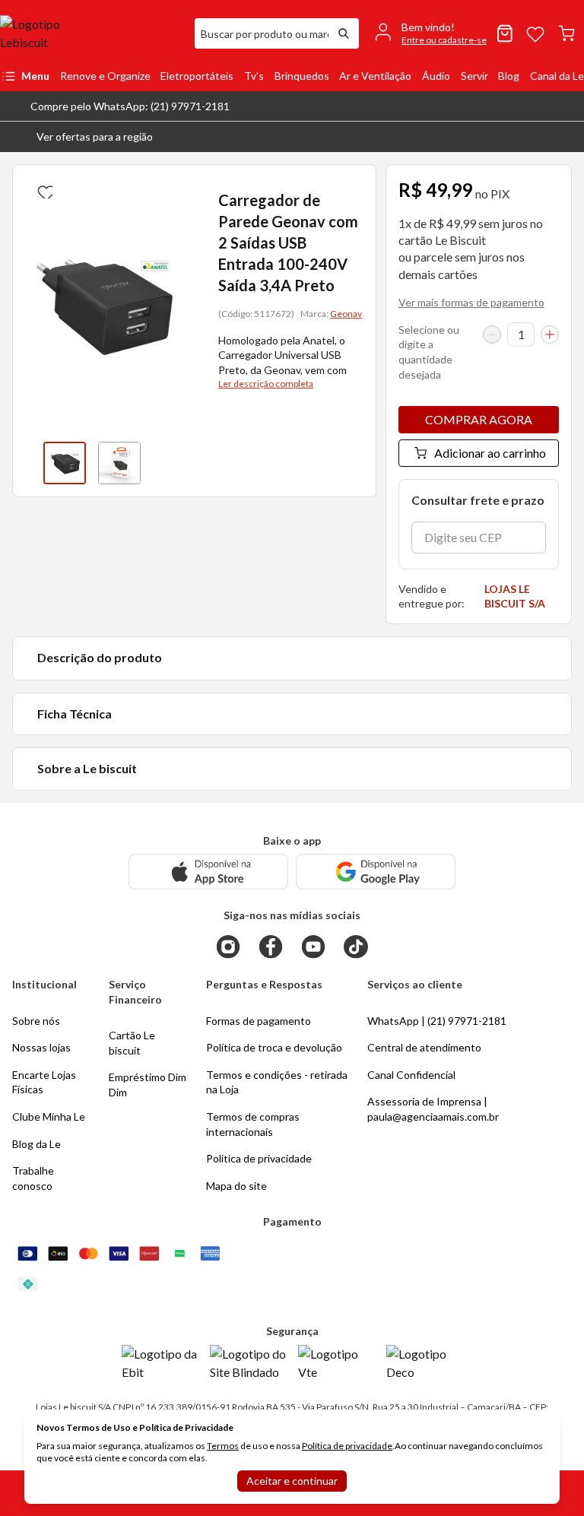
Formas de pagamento (258, 1020)
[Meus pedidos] (505, 33)
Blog (508, 75)
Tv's (254, 75)
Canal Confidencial (411, 1074)
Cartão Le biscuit (132, 1043)
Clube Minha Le (48, 1116)
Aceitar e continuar (292, 1480)
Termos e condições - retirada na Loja (277, 1082)
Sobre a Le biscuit (87, 768)
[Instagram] (228, 946)
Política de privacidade (347, 1445)
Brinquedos (302, 75)
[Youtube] (313, 946)
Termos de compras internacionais (253, 1124)
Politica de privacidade (259, 1158)
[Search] (343, 33)
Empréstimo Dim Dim (147, 1084)
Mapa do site (236, 1185)
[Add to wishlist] (43, 189)
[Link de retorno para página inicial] (91, 33)
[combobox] (261, 33)
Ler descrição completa (265, 383)
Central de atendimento (424, 1047)
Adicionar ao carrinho (490, 453)
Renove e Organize (105, 75)
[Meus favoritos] (535, 33)
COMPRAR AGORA (478, 419)
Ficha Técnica (74, 713)
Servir (474, 75)
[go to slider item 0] (64, 463)
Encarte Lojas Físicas (44, 1082)
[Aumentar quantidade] (550, 334)
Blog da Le (36, 1143)
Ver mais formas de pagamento (471, 302)
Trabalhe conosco (33, 1178)
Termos (223, 1445)
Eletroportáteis (196, 75)
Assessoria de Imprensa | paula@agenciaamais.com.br (433, 1109)
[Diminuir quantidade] (492, 334)
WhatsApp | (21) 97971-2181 (436, 1020)
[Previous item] (28, 463)
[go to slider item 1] (119, 463)
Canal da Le (557, 75)
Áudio (436, 75)
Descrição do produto (99, 657)
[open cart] (566, 33)
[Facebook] (270, 946)
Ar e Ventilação (375, 75)
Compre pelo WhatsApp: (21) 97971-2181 (130, 106)
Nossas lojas (41, 1047)
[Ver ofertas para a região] (566, 137)
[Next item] (179, 463)
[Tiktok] (356, 946)
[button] (82, 137)
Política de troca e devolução (274, 1047)
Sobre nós (36, 1020)
